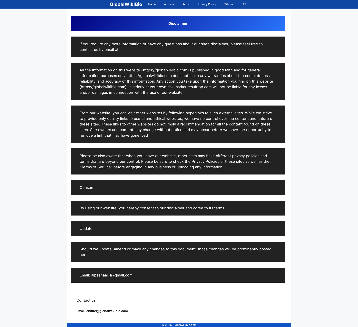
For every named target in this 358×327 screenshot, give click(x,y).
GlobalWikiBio (126, 4)
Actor (185, 4)
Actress (169, 4)
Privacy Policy (207, 4)
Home (152, 4)
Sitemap (229, 4)
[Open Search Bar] (244, 4)
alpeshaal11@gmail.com (112, 275)
